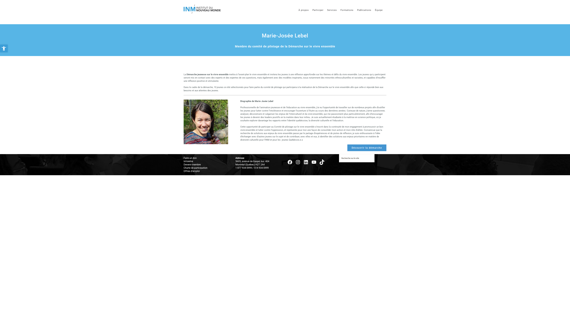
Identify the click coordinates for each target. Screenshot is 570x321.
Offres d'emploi (192, 171)
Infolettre (188, 161)
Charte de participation (195, 167)
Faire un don (190, 158)
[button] (4, 48)
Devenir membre (192, 164)
